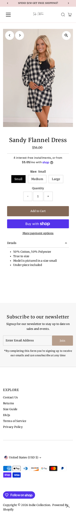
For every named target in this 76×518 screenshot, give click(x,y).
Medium (37, 179)
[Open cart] (70, 14)
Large (56, 179)
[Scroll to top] (68, 507)
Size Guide (10, 409)
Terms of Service (14, 421)
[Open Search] (63, 14)
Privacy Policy (13, 427)
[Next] (19, 35)
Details (11, 243)
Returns (8, 403)
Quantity (38, 188)
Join (62, 340)
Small (18, 179)
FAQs (6, 415)
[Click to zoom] (66, 35)
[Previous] (9, 35)
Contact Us (10, 397)
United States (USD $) (23, 457)
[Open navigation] (11, 15)
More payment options (38, 233)
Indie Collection (39, 505)
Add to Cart (38, 211)
